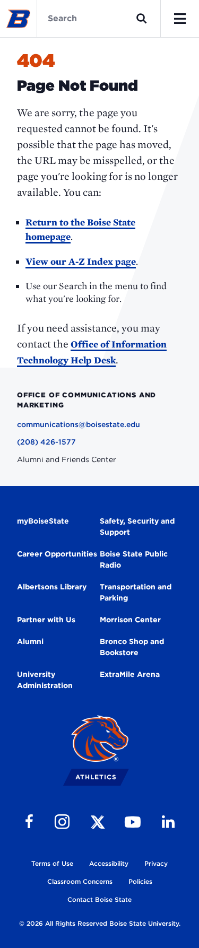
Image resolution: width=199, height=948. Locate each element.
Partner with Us (46, 619)
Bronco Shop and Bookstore (132, 647)
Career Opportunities (57, 554)
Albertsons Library (51, 586)
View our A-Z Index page (80, 261)
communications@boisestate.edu (78, 424)
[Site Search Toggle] (141, 18)
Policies (140, 881)
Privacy (156, 863)
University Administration (45, 680)
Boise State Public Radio (134, 559)
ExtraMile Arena (130, 674)
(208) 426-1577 (46, 442)
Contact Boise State (99, 899)
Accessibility (108, 863)
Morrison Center (130, 619)
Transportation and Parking (135, 592)
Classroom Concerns (80, 881)
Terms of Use (52, 863)
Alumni (30, 641)
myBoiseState (43, 521)
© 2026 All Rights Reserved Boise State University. (99, 923)
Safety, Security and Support (137, 526)
